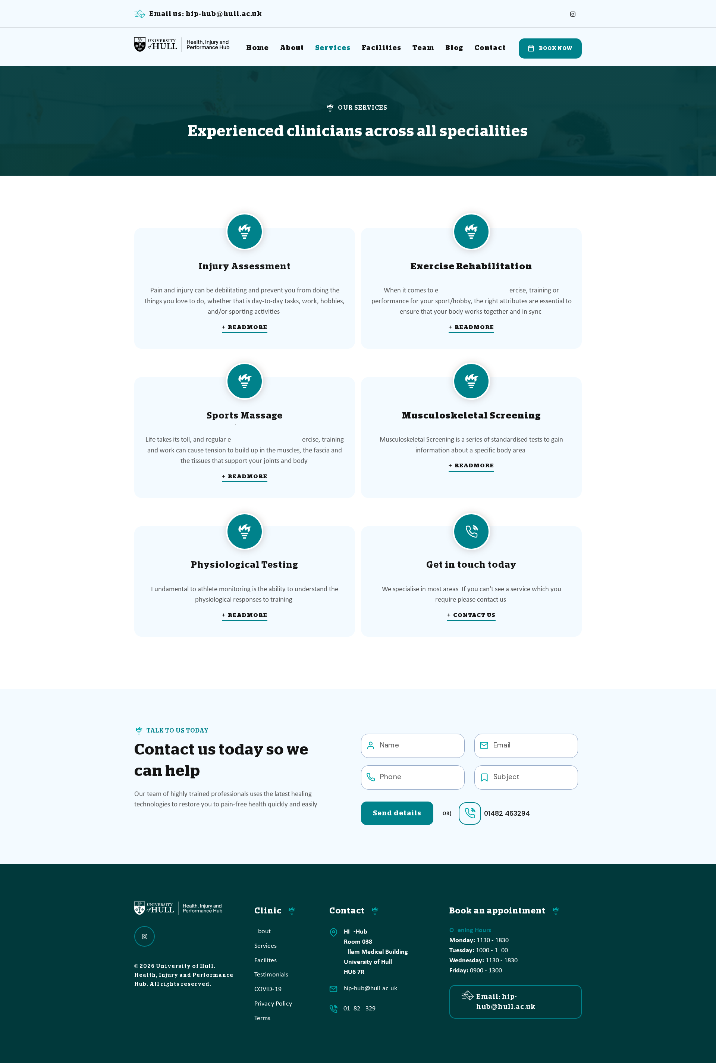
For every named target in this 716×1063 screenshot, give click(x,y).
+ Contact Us (471, 615)
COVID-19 (268, 989)
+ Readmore (244, 327)
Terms (262, 1018)
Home (257, 47)
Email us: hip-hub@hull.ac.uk (205, 13)
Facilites (265, 960)
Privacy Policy (273, 1003)
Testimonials (271, 974)
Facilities (381, 47)
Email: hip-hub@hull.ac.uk (506, 1001)
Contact (490, 47)
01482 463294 (507, 813)
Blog (454, 47)
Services (333, 47)
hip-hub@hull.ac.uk (370, 988)
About (292, 47)
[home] (184, 43)
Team (423, 47)
